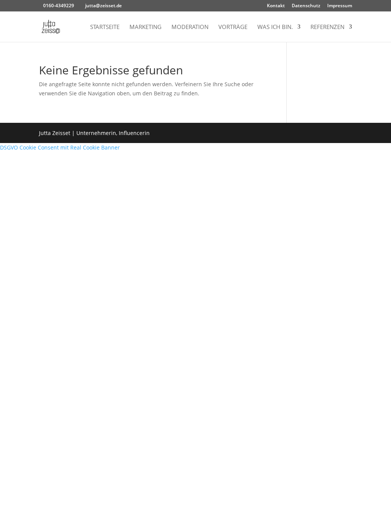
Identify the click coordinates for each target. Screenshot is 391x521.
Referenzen (327, 27)
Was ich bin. (275, 27)
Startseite (105, 27)
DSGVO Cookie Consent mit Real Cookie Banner (60, 147)
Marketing (145, 27)
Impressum (339, 6)
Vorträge (232, 27)
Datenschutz (306, 6)
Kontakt (276, 6)
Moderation (189, 27)
